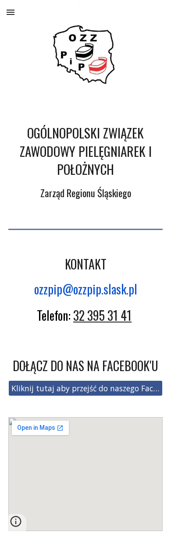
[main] (85, 162)
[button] (10, 12)
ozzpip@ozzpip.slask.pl (85, 289)
